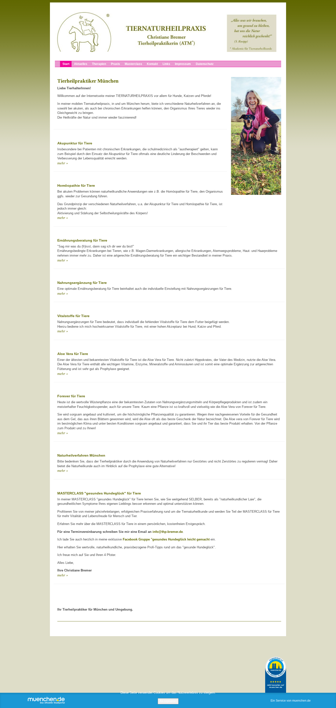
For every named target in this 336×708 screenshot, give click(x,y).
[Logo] (168, 30)
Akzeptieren (168, 701)
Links (166, 64)
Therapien (99, 64)
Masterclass (133, 64)
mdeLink (275, 675)
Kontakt (152, 64)
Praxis (115, 64)
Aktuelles (80, 64)
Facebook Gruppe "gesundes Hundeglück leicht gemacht (166, 539)
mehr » (62, 163)
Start (65, 64)
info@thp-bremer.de (168, 532)
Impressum (183, 64)
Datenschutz (204, 64)
